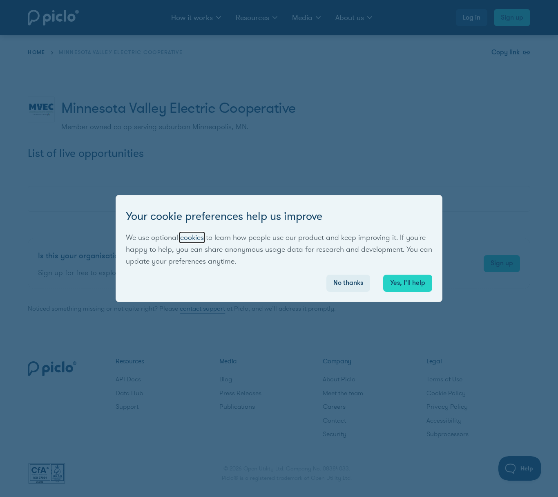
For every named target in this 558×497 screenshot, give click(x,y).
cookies (192, 237)
